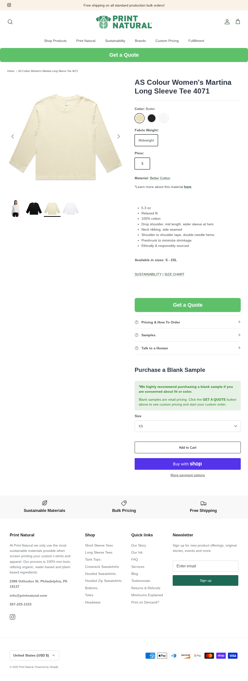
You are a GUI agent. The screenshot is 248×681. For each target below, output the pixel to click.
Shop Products (55, 41)
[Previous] (12, 136)
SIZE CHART (174, 274)
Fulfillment (196, 41)
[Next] (118, 136)
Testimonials (140, 581)
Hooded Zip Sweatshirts (103, 581)
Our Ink (137, 552)
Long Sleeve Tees (98, 552)
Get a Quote (124, 55)
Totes (89, 595)
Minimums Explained (147, 595)
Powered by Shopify (46, 666)
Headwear (93, 602)
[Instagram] (9, 5)
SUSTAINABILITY (148, 274)
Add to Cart (187, 447)
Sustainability (115, 41)
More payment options (187, 475)
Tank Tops (93, 559)
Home (10, 71)
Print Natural (85, 41)
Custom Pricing (167, 41)
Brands (140, 41)
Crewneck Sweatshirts (102, 567)
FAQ (134, 559)
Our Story (138, 545)
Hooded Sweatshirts (100, 574)
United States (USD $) (31, 655)
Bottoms (91, 588)
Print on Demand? (145, 602)
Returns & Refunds (145, 588)
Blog (134, 574)
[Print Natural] (124, 22)
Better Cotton (160, 178)
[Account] (226, 22)
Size (138, 416)
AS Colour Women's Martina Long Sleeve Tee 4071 (48, 71)
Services (137, 567)
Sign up (205, 580)
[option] (65, 136)
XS (141, 426)
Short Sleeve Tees (99, 545)
